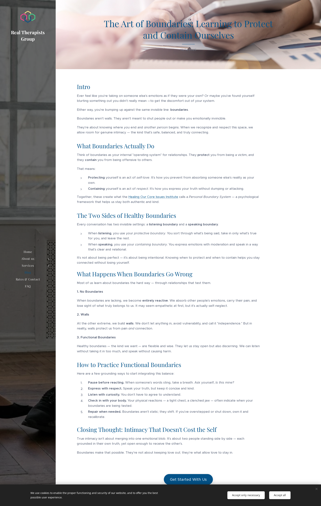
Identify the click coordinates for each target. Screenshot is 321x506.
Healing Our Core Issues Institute (153, 197)
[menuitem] (28, 252)
